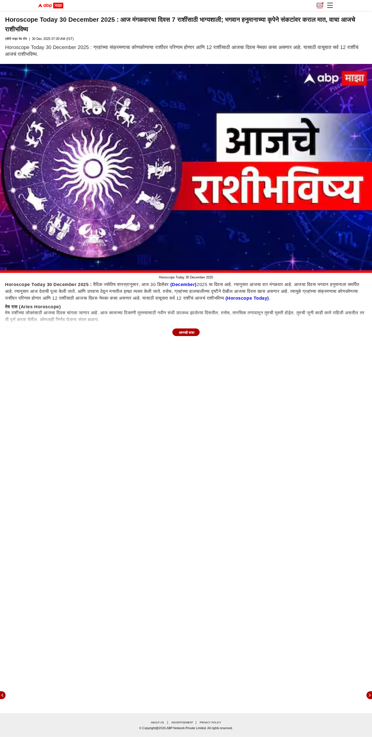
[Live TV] (320, 4)
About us (157, 722)
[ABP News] (369, 695)
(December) (183, 284)
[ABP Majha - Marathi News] (50, 6)
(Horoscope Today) (247, 298)
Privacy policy (210, 722)
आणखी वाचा (186, 332)
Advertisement (182, 722)
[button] (330, 5)
